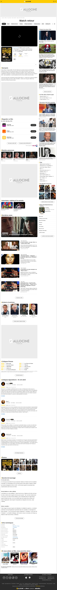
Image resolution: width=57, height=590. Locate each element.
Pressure (40, 222)
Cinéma (6, 17)
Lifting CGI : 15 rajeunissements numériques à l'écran (17, 234)
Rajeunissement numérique (45, 164)
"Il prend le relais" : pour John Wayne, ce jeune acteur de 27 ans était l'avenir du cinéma (47, 158)
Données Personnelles (42, 583)
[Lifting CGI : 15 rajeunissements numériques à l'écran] (19, 227)
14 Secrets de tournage (19, 518)
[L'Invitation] (42, 211)
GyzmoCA (8, 419)
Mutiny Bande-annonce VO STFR (47, 198)
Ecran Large (8, 363)
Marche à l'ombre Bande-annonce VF (53, 190)
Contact (3, 583)
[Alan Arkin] (33, 309)
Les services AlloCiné (26, 584)
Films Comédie (14, 17)
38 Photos (19, 473)
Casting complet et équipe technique (19, 321)
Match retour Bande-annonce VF (19, 159)
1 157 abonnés (8, 435)
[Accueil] (27, 1)
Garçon (42, 179)
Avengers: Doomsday (42, 230)
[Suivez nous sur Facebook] (4, 577)
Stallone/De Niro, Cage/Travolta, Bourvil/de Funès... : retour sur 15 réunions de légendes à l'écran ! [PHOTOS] (28, 284)
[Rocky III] (15, 557)
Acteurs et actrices (8, 302)
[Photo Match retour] (7, 465)
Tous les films (9, 17)
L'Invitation (47, 207)
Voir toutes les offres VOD (12, 143)
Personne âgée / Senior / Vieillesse (47, 176)
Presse (15, 53)
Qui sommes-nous (8, 583)
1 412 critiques (14, 384)
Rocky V (33, 564)
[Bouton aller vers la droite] (54, 24)
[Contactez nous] (16, 577)
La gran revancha (44, 99)
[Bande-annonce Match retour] (6, 54)
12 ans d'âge (5, 564)
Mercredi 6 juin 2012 (5, 209)
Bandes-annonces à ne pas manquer (47, 201)
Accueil (3, 17)
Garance (40, 224)
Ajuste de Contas (44, 96)
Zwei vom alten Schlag (46, 97)
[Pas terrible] (3, 368)
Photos (4, 457)
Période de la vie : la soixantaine (46, 165)
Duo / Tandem (43, 177)
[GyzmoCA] (3, 420)
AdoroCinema (50, 578)
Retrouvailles (43, 173)
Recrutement (14, 583)
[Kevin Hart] (24, 309)
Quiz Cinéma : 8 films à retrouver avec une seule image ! (46, 41)
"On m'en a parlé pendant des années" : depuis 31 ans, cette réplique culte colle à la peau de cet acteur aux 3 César (47, 70)
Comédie (28, 47)
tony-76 (7, 383)
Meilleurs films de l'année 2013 (17, 566)
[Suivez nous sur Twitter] (7, 577)
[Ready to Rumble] (24, 557)
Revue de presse (49, 583)
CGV (23, 583)
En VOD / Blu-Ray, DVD (6, 121)
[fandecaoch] (3, 435)
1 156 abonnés (8, 384)
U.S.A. (14, 524)
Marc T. (7, 401)
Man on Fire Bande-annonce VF (41, 190)
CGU (21, 583)
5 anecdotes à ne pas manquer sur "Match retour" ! (28, 270)
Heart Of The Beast (42, 220)
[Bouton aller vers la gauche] (52, 24)
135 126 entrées (15, 537)
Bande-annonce (47, 211)
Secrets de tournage (9, 478)
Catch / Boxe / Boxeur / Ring (45, 167)
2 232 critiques (14, 435)
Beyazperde (41, 578)
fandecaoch (8, 434)
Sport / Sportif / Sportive (45, 174)
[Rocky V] (33, 557)
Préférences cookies (35, 583)
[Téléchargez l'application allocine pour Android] (30, 577)
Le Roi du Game (42, 232)
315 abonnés (8, 402)
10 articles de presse (19, 375)
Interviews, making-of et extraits (13, 200)
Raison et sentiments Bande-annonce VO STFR (47, 190)
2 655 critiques (13, 420)
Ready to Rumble (24, 564)
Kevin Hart (30, 50)
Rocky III (14, 564)
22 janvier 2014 (16, 47)
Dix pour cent (41, 228)
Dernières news (7, 215)
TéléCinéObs (8, 366)
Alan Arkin (33, 315)
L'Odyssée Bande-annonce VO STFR (53, 198)
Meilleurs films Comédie (27, 566)
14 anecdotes (15, 535)
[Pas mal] (3, 363)
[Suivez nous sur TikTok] (13, 577)
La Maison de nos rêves (43, 218)
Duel (41, 168)
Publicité (17, 583)
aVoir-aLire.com (27, 366)
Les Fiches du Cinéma (28, 363)
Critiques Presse (7, 361)
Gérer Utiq (32, 584)
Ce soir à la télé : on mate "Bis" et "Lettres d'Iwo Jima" (28, 243)
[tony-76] (3, 384)
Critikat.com (8, 368)
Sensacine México (45, 579)
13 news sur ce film (19, 297)
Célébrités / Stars (44, 171)
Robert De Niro (25, 50)
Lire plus (3, 395)
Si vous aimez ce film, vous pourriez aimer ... (17, 551)
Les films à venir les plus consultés (47, 236)
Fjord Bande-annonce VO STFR (41, 198)
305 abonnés (8, 420)
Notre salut (41, 216)
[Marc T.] (3, 402)
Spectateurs (20, 53)
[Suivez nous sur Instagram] (10, 577)
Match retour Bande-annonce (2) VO (31, 159)
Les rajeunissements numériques (17, 210)
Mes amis (26, 53)
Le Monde (26, 368)
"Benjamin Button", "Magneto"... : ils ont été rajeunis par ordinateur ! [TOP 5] (28, 257)
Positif (25, 369)
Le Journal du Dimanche (11, 369)
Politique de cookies (28, 583)
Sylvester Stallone (18, 50)
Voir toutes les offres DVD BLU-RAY (25, 143)
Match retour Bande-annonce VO (6, 159)
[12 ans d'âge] (5, 557)
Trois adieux (41, 226)
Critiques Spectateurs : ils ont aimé (14, 380)
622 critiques (13, 402)
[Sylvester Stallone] (5, 309)
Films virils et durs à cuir (45, 170)
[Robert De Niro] (15, 309)
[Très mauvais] (21, 368)
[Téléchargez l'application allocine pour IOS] (26, 577)
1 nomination (15, 527)
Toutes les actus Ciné (47, 91)
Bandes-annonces (8, 150)
